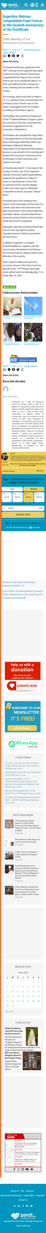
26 (23, 1001)
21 (33, 996)
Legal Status (28, 1195)
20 (28, 996)
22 (38, 996)
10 (13, 992)
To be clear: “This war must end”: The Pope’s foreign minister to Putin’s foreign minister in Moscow (22, 765)
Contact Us (23, 1200)
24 (13, 1001)
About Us (15, 1191)
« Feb (7, 1011)
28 (33, 1001)
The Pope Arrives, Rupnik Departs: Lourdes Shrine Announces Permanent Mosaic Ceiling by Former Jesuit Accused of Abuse (28, 825)
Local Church (8, 52)
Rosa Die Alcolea (32, 50)
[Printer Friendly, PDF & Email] (9, 286)
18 (18, 996)
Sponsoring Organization (11, 1195)
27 (28, 1001)
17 (13, 996)
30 (8, 1006)
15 (38, 992)
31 (13, 1006)
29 (38, 1001)
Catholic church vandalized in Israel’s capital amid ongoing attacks (26, 854)
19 (23, 996)
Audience (30, 1191)
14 (33, 992)
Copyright (40, 1195)
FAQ (22, 1191)
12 (23, 992)
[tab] (14, 1136)
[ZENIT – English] (12, 5)
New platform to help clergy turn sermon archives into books (27, 840)
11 (18, 992)
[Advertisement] (23, 562)
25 (18, 1001)
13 (28, 992)
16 (8, 996)
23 (8, 1001)
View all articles (10, 396)
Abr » (12, 1011)
